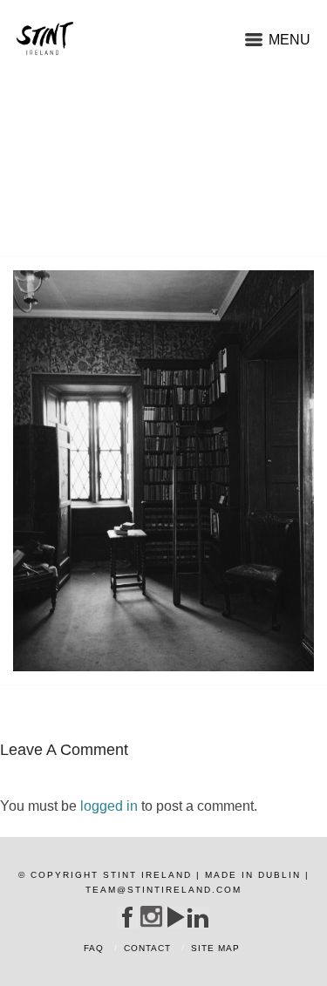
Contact (147, 948)
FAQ (94, 948)
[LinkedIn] (198, 917)
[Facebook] (128, 917)
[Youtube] (175, 917)
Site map (215, 948)
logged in (109, 806)
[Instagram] (151, 917)
